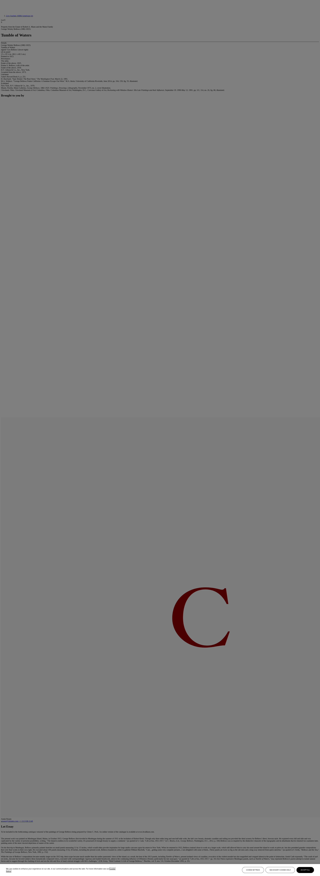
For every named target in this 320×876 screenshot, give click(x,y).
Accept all (305, 870)
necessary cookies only (280, 870)
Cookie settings (253, 870)
